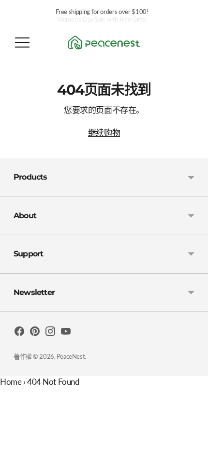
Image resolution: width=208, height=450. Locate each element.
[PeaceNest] (104, 42)
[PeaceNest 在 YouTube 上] (66, 333)
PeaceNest (71, 356)
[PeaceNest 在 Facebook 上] (19, 333)
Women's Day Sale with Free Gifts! (102, 13)
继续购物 (104, 132)
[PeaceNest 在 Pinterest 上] (35, 333)
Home (10, 382)
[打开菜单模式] (22, 42)
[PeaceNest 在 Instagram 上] (50, 333)
